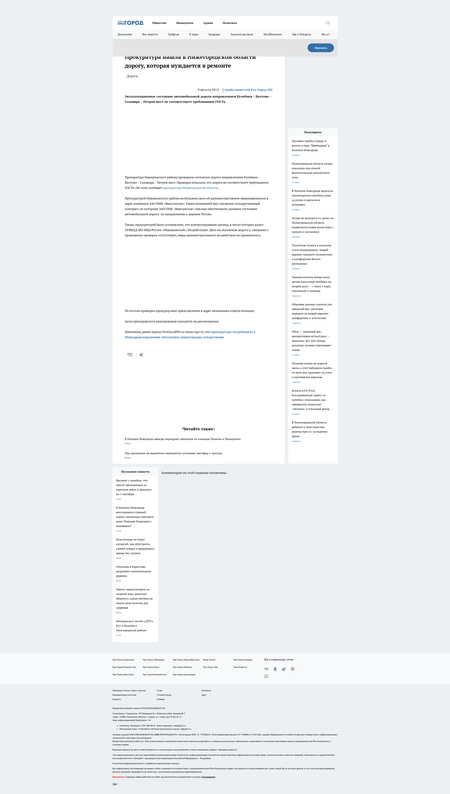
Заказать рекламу (241, 34)
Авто (203, 694)
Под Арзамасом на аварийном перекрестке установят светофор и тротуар (173, 455)
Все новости (150, 34)
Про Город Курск (151, 667)
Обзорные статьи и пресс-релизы (129, 690)
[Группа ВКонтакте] (266, 669)
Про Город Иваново (243, 659)
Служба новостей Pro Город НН (247, 90)
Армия (208, 23)
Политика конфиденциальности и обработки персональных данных (145, 763)
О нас (159, 690)
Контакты (206, 690)
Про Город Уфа (210, 667)
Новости (116, 699)
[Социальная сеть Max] (266, 676)
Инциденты (184, 23)
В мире (193, 34)
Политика (230, 23)
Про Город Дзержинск (123, 659)
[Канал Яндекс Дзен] (292, 669)
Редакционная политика (124, 694)
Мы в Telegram (301, 34)
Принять (321, 48)
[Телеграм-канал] (283, 669)
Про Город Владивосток (154, 674)
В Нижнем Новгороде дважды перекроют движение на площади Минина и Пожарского (183, 441)
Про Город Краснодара (184, 674)
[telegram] (142, 354)
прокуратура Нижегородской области (190, 188)
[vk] (130, 354)
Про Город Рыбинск (182, 667)
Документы (125, 34)
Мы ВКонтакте (272, 34)
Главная (161, 699)
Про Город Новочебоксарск (186, 659)
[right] (334, 34)
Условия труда (164, 694)
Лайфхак (173, 34)
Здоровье (214, 34)
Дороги (132, 76)
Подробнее (205, 758)
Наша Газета (209, 659)
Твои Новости (240, 667)
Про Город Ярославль (123, 674)
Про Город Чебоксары (153, 659)
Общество (159, 23)
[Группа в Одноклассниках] (275, 669)
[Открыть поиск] (327, 22)
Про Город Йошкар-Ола (124, 667)
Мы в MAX (328, 34)
